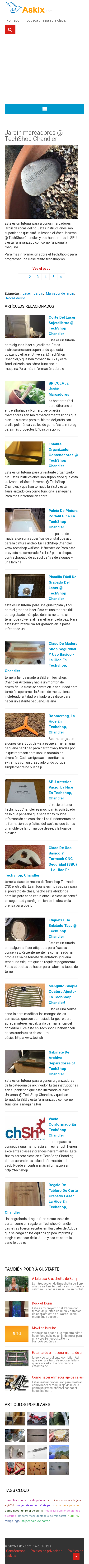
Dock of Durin (42, 1303)
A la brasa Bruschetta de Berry (55, 1279)
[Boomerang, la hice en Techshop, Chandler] (25, 726)
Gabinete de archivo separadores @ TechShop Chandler (62, 1063)
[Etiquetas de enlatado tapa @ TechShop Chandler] (25, 930)
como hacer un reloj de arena (24, 1510)
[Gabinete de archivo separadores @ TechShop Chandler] (25, 1062)
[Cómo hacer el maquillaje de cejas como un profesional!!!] (16, 1383)
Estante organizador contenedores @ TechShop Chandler (63, 455)
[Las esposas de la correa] (37, 1435)
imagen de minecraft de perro (35, 1505)
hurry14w (73, 1516)
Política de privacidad (46, 1551)
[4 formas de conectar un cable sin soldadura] (37, 1469)
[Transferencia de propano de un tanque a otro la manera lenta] (15, 1435)
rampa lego (12, 1521)
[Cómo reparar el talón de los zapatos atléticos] (59, 1419)
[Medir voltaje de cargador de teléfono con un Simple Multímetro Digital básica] (15, 1469)
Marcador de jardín (60, 293)
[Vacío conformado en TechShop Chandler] (25, 1129)
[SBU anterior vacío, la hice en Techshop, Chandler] (25, 792)
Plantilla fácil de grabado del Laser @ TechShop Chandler (62, 588)
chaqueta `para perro (69, 1505)
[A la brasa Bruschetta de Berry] (16, 1284)
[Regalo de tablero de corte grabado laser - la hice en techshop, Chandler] (25, 1195)
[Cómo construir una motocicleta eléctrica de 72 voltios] (37, 1419)
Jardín (38, 293)
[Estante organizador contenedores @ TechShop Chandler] (25, 454)
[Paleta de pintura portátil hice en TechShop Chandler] (25, 521)
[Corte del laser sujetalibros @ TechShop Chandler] (25, 328)
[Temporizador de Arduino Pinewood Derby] (15, 1419)
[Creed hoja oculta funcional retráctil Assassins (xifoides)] (37, 1452)
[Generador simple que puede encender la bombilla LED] (59, 1469)
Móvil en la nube (44, 1328)
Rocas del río (15, 298)
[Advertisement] (44, 71)
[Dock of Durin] (16, 1309)
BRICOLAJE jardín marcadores (59, 388)
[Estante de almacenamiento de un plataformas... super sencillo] (16, 1358)
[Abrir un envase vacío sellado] (59, 1435)
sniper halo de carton (35, 1521)
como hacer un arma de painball (25, 1500)
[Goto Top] (76, 1556)
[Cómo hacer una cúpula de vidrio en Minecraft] (59, 1452)
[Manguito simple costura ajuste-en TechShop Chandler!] (25, 996)
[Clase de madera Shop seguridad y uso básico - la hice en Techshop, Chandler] (25, 654)
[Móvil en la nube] (16, 1334)
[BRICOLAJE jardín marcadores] (25, 393)
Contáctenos (15, 1551)
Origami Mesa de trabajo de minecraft (42, 1516)
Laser (27, 293)
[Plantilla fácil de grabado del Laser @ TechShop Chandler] (25, 587)
